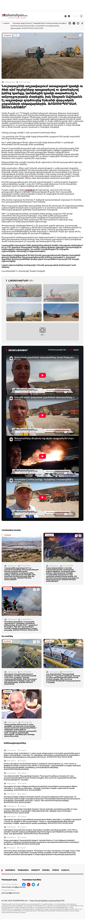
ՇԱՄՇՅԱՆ (10, 870)
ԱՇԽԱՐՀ (35, 870)
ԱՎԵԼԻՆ (65, 870)
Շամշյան (7, 35)
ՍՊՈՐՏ (55, 870)
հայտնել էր (30, 190)
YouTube (69, 350)
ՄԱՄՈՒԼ (46, 870)
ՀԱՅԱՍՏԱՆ (23, 870)
